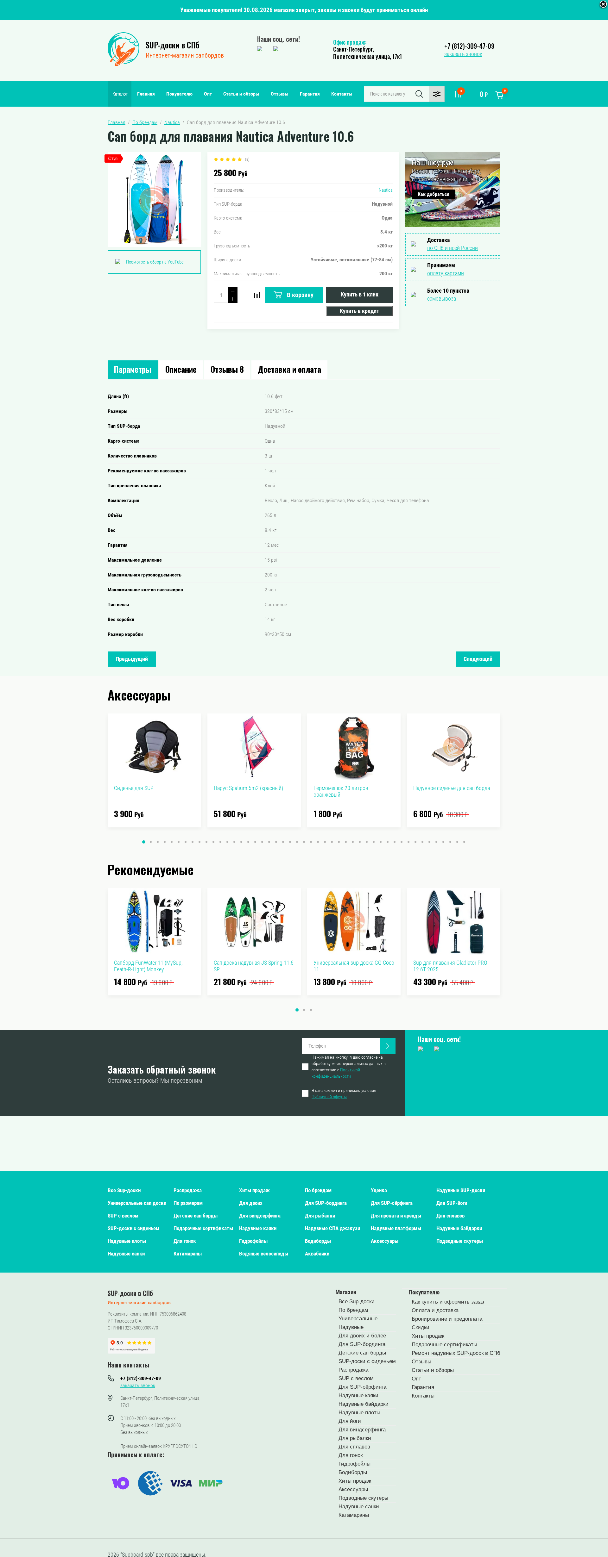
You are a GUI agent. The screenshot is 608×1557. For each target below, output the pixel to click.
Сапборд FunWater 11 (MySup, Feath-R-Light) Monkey (148, 966)
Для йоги (350, 1421)
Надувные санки (126, 1253)
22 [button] (290, 842)
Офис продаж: (349, 42)
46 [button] (457, 842)
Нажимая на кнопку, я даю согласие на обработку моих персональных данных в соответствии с (349, 1067)
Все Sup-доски (124, 1190)
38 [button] (401, 842)
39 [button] (408, 842)
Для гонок (185, 1241)
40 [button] (415, 842)
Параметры (132, 369)
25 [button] (311, 842)
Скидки (420, 1327)
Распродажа (188, 1190)
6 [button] (179, 842)
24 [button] (304, 842)
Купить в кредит (359, 311)
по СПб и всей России (452, 248)
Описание (181, 369)
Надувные (351, 1327)
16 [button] (248, 842)
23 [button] (297, 842)
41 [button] (422, 842)
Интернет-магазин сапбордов (185, 55)
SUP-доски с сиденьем (133, 1228)
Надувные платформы (396, 1228)
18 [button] (262, 842)
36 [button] (388, 842)
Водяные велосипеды (263, 1253)
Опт (208, 94)
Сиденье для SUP (134, 788)
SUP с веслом (123, 1215)
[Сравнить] (257, 295)
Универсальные (358, 1319)
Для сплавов (450, 1215)
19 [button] (269, 842)
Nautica (386, 190)
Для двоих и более (362, 1336)
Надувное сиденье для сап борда (451, 788)
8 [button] (192, 842)
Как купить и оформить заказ (448, 1302)
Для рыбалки (320, 1215)
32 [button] (360, 842)
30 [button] (346, 842)
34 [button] (374, 842)
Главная (146, 94)
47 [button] (464, 842)
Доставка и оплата (289, 369)
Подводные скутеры (459, 1241)
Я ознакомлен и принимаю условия (344, 1093)
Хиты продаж (254, 1190)
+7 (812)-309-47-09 (469, 46)
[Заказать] (388, 1046)
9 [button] (199, 842)
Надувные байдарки (459, 1228)
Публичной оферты (329, 1096)
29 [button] (339, 842)
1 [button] (144, 842)
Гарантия (310, 94)
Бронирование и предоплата (447, 1319)
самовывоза (441, 298)
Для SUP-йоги (451, 1203)
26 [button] (318, 842)
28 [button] (332, 842)
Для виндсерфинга (260, 1215)
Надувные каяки (257, 1228)
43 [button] (436, 842)
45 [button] (450, 842)
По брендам (318, 1190)
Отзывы (279, 94)
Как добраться (433, 194)
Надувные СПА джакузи (332, 1228)
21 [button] (283, 842)
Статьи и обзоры (241, 94)
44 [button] (443, 842)
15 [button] (241, 842)
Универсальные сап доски (137, 1203)
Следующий (478, 659)
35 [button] (381, 842)
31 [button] (353, 842)
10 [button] (206, 842)
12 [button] (220, 842)
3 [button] (158, 842)
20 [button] (276, 842)
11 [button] (213, 842)
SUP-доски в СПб (172, 45)
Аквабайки (317, 1253)
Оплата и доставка (435, 1310)
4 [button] (165, 842)
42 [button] (429, 842)
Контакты (341, 94)
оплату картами (445, 273)
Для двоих (251, 1203)
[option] (154, 770)
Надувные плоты (127, 1241)
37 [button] (395, 842)
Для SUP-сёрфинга (392, 1203)
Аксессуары (384, 1241)
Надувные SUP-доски (460, 1190)
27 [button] (325, 842)
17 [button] (255, 842)
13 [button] (227, 842)
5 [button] (172, 842)
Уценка (379, 1190)
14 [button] (234, 842)
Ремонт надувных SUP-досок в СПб (456, 1353)
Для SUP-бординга (326, 1203)
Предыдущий (132, 659)
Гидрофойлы (253, 1241)
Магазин (345, 1292)
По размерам (188, 1203)
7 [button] (186, 842)
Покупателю (179, 94)
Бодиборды (318, 1241)
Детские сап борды (196, 1215)
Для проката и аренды (396, 1215)
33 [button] (367, 842)
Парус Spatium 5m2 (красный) (248, 788)
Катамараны (188, 1253)
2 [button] (151, 842)
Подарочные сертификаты (203, 1228)
